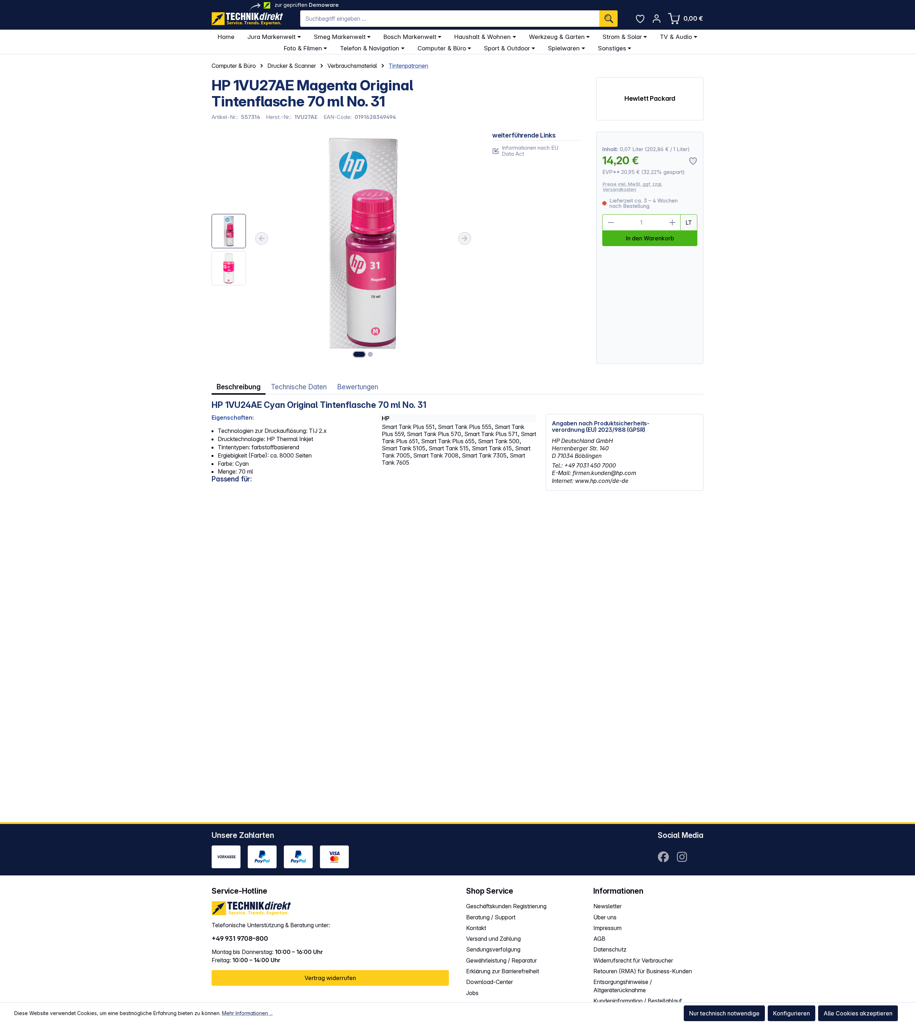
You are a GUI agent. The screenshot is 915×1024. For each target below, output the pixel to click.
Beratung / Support (490, 917)
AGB (599, 938)
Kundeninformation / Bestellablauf (637, 1000)
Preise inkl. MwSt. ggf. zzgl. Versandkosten (632, 186)
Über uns (605, 917)
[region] (343, 248)
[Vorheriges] (261, 238)
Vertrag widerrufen (330, 977)
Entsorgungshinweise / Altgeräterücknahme (622, 986)
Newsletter (607, 906)
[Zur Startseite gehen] (247, 18)
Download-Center (489, 981)
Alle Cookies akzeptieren (858, 1013)
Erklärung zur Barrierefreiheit (502, 971)
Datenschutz (610, 949)
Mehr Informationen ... (247, 1013)
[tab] (239, 387)
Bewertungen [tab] (357, 387)
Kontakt (476, 927)
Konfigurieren (791, 1013)
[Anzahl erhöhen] (672, 222)
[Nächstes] (464, 238)
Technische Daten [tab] (299, 387)
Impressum (607, 927)
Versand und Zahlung (493, 938)
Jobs (472, 992)
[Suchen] (608, 18)
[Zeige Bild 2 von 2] (370, 354)
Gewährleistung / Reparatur (501, 960)
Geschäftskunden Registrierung (506, 906)
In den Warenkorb (650, 238)
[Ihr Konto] (656, 18)
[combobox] (449, 18)
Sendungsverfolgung (493, 949)
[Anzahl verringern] (610, 222)
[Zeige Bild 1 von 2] (359, 354)
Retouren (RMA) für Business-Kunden (642, 971)
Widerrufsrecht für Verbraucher (633, 960)
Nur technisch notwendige (724, 1013)
